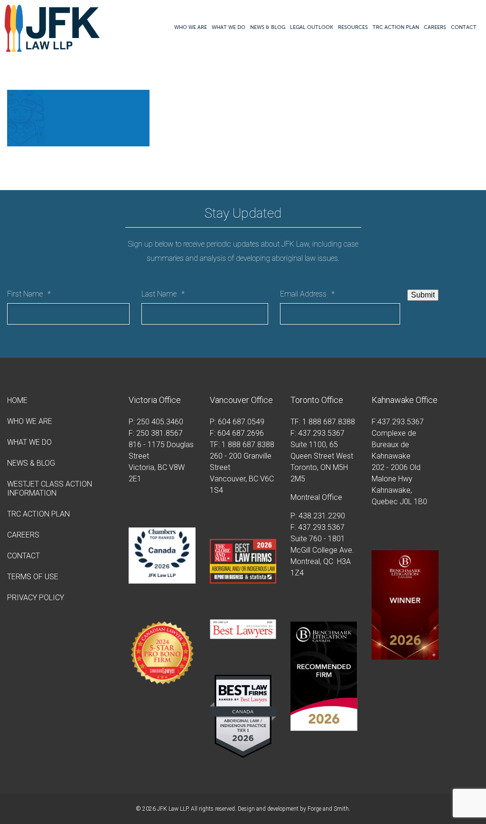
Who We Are (190, 27)
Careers (435, 27)
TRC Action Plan (396, 27)
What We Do (228, 27)
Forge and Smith (328, 808)
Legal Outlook (311, 27)
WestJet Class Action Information (49, 488)
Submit (423, 295)
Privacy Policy (35, 597)
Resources (353, 27)
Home (17, 400)
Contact (464, 27)
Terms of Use (32, 576)
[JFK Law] (52, 47)
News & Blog (267, 27)
